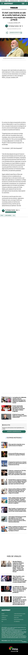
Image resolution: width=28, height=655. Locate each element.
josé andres (8, 215)
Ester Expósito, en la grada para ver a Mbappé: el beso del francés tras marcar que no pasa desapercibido (17, 510)
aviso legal (16, 617)
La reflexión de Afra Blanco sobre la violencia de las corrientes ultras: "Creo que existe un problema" (20, 589)
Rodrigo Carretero (14, 26)
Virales (14, 8)
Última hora (23, 3)
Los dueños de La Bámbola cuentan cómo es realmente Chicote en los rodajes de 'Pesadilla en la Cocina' (19, 400)
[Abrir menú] (2, 3)
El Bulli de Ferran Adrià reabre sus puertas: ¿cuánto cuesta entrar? (19, 416)
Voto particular (22, 0)
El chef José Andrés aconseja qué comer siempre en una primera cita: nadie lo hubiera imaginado (18, 408)
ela (14, 215)
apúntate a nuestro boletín (14, 431)
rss (2, 621)
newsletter (4, 619)
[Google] (20, 26)
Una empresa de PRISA (14, 648)
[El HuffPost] (8, 3)
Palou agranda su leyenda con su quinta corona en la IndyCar (16, 445)
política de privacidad (18, 619)
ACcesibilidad (17, 621)
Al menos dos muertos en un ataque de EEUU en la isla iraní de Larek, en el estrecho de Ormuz (17, 463)
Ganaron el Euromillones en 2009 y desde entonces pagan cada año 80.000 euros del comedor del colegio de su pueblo (17, 491)
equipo (3, 613)
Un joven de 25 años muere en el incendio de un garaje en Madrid (16, 454)
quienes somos (5, 615)
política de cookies (18, 615)
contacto (4, 617)
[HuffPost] (6, 610)
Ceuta (8, 0)
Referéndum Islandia (14, 0)
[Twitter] (22, 26)
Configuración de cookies (19, 613)
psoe (2, 215)
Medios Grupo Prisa (14, 651)
